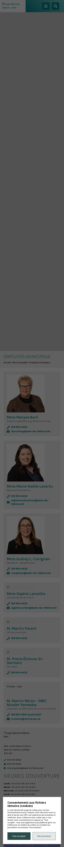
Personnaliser (44, 836)
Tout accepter (19, 836)
